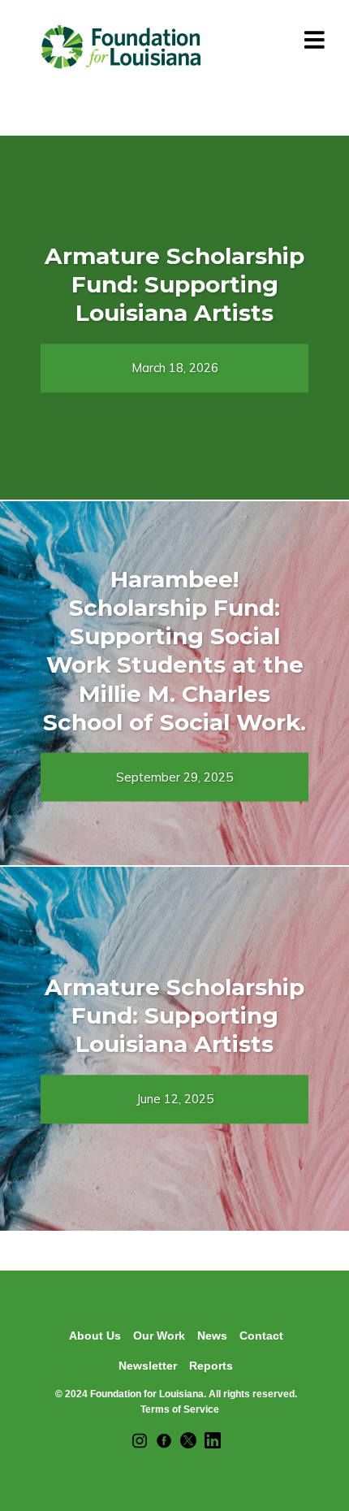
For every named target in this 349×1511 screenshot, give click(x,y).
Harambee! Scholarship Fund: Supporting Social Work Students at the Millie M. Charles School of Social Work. (174, 650)
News (212, 1335)
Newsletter (147, 1365)
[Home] (122, 51)
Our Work (159, 1335)
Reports (211, 1365)
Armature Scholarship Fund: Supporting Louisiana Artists (174, 284)
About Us (95, 1335)
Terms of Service (179, 1409)
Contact (261, 1335)
